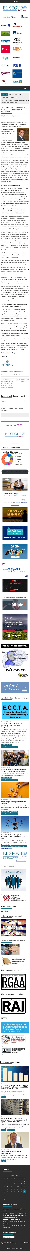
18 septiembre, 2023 (7, 799)
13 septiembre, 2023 (7, 832)
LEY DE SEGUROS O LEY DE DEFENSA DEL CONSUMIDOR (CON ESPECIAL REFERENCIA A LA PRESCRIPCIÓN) (7, 383)
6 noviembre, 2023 (6, 767)
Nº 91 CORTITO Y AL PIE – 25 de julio (22, 381)
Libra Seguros (14, 811)
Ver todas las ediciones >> (8, 866)
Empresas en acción (6, 811)
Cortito (19, 374)
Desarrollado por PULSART (15, 1248)
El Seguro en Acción (15, 116)
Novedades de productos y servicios (9, 746)
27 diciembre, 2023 (6, 721)
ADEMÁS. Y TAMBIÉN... (6, 744)
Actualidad (3, 1096)
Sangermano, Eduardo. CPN (8, 374)
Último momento (11, 1130)
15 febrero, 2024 (6, 1083)
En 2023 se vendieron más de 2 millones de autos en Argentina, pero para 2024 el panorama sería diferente (14, 1215)
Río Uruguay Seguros (6, 848)
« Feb (4, 1199)
